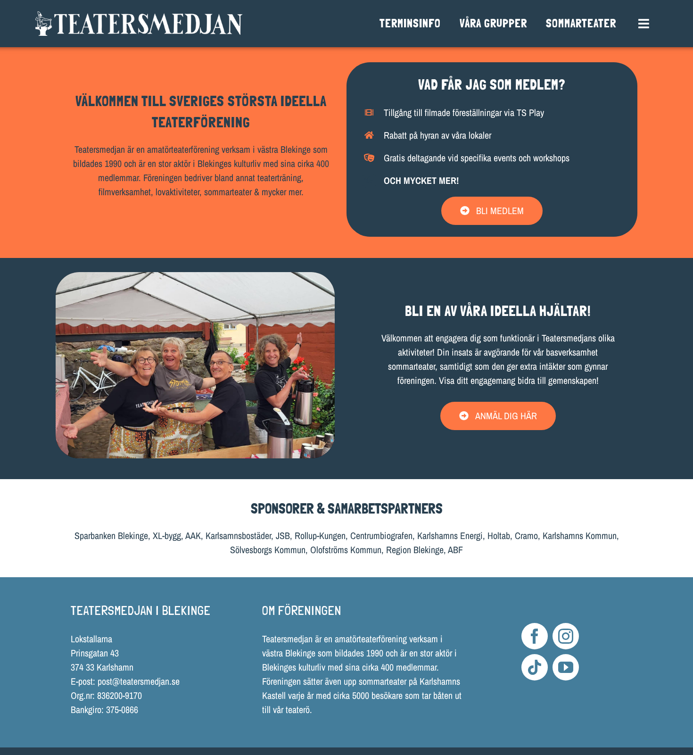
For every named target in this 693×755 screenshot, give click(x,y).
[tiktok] (534, 667)
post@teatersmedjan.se (139, 681)
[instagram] (566, 636)
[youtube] (566, 667)
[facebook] (534, 636)
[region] (195, 365)
